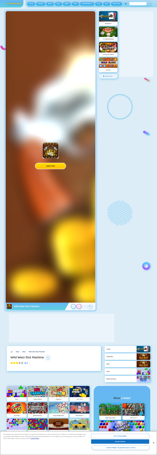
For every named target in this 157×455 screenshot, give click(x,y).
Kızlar (75, 3)
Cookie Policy (34, 438)
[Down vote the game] (79, 306)
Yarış (98, 3)
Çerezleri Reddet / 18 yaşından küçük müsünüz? (120, 447)
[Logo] (14, 3)
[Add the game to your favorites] (47, 357)
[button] (125, 3)
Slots (24, 352)
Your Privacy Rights (120, 436)
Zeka (58, 3)
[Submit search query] (148, 3)
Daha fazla (116, 3)
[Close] (153, 443)
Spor (106, 3)
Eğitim (67, 3)
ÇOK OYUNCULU (87, 3)
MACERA (40, 3)
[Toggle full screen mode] (90, 306)
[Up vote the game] (73, 306)
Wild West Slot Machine (37, 352)
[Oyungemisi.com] (11, 352)
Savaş (31, 3)
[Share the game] (84, 306)
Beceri (50, 3)
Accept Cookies (120, 441)
